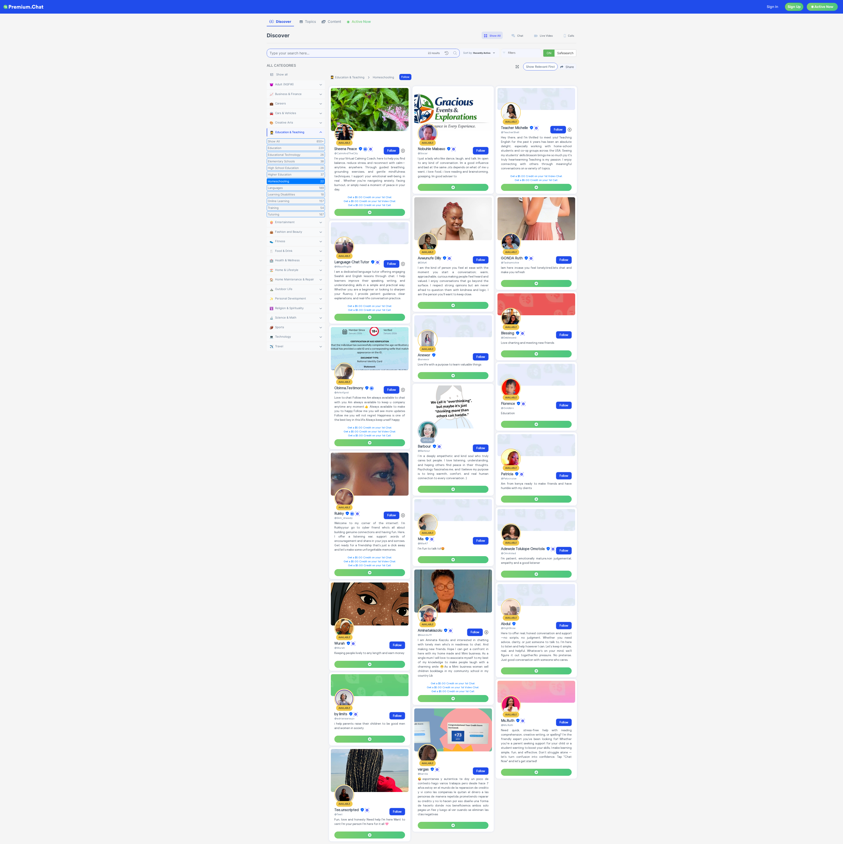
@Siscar (423, 153)
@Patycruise (508, 478)
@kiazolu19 (425, 634)
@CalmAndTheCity (346, 153)
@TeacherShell (510, 132)
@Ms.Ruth (507, 725)
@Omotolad (508, 553)
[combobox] (521, 53)
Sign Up (794, 7)
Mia (421, 539)
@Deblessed (508, 337)
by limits (341, 714)
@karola (423, 773)
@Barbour (424, 450)
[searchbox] (528, 52)
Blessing (508, 333)
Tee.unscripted (347, 810)
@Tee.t (338, 814)
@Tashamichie (510, 262)
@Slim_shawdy (343, 518)
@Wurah (339, 647)
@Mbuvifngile (342, 266)
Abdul (506, 624)
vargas (424, 769)
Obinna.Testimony (349, 388)
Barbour (425, 446)
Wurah (340, 643)
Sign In (772, 7)
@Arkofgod (341, 392)
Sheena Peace (346, 149)
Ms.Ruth (508, 721)
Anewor (424, 355)
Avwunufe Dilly (430, 258)
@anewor (423, 359)
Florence (508, 403)
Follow (405, 77)
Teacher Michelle (515, 128)
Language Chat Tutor (352, 262)
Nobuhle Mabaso (432, 149)
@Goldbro (507, 408)
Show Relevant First (540, 66)
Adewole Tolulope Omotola (523, 549)
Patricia (507, 474)
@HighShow (508, 628)
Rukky (339, 513)
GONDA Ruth (512, 258)
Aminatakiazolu (430, 630)
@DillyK (422, 262)
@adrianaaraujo (344, 718)
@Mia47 (423, 543)
